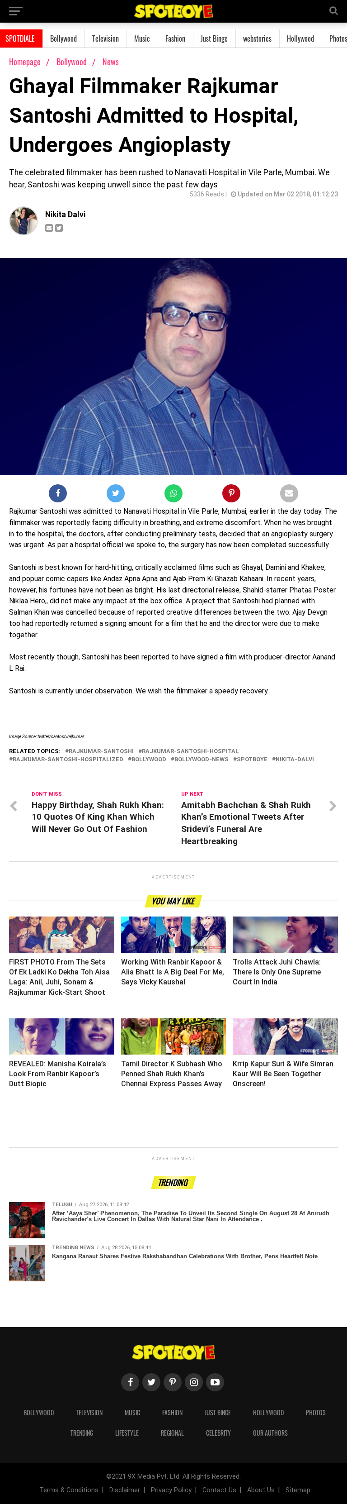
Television (105, 38)
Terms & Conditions (68, 1490)
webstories (257, 38)
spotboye (252, 760)
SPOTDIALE (20, 38)
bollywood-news (201, 760)
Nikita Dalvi (65, 214)
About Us (261, 1490)
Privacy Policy (171, 1490)
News (111, 61)
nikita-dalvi (295, 760)
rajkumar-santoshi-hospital (190, 751)
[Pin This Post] (231, 495)
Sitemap (298, 1490)
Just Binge (214, 38)
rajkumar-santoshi (101, 751)
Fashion (175, 38)
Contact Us (219, 1490)
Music (142, 38)
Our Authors (270, 1432)
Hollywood (300, 38)
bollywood (148, 760)
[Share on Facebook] (58, 495)
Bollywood (63, 38)
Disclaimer (124, 1490)
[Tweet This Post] (116, 495)
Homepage (25, 61)
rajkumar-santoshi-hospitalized (68, 760)
